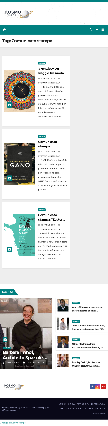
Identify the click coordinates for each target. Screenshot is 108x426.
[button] (91, 29)
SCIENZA (7, 348)
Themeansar (9, 410)
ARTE (60, 409)
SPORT (79, 409)
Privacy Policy (99, 414)
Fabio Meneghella (35, 363)
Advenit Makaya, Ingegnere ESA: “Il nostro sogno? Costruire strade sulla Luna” (87, 311)
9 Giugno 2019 (48, 79)
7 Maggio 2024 (13, 363)
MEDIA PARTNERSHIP (95, 409)
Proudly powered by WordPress (16, 407)
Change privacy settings (13, 422)
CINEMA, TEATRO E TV (78, 404)
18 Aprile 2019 (48, 225)
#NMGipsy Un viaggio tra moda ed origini (51, 73)
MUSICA (42, 63)
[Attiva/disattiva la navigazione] (103, 29)
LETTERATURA (98, 404)
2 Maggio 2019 (48, 152)
